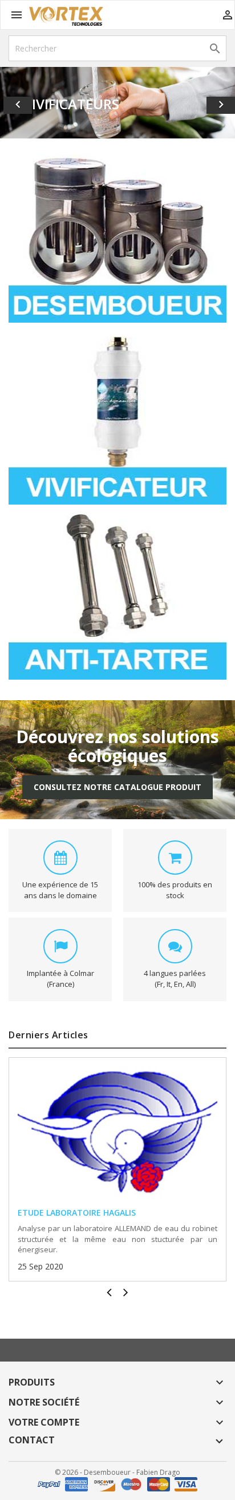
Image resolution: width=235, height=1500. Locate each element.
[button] (17, 102)
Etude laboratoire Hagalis (77, 1212)
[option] (117, 102)
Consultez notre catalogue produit (117, 786)
